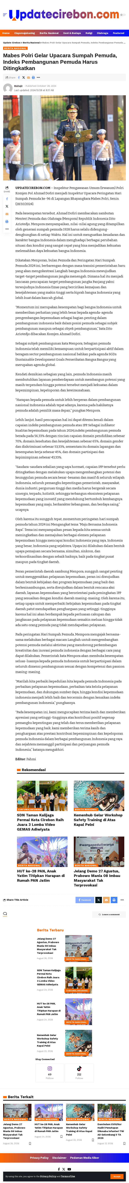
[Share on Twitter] (23, 77)
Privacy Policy (48, 1176)
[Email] (28, 77)
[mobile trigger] (5, 15)
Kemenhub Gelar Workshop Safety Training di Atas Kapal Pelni (98, 820)
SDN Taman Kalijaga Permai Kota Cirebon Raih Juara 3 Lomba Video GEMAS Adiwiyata (49, 977)
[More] (38, 77)
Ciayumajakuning (30, 809)
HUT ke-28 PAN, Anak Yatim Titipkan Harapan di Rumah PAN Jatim (41, 876)
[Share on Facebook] (19, 77)
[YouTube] (69, 1169)
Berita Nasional (15, 48)
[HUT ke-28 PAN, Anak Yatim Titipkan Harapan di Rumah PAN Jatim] (42, 852)
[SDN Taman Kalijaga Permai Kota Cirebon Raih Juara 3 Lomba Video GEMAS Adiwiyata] (42, 796)
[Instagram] (49, 1073)
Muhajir (18, 86)
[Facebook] (59, 1169)
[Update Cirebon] (64, 15)
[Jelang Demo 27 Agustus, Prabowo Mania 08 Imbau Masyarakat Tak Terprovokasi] (99, 852)
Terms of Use (68, 1176)
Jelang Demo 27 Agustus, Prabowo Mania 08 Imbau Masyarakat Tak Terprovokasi (48, 945)
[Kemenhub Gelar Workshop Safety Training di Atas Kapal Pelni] (99, 796)
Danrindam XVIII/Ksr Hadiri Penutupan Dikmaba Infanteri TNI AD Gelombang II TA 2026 (111, 1131)
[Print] (33, 77)
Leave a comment (111, 914)
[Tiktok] (79, 1073)
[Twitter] (63, 1169)
